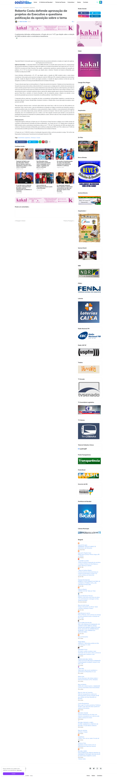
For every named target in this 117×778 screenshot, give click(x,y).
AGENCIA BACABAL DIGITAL (85, 659)
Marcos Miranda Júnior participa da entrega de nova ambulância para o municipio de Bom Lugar (89, 616)
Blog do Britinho (82, 684)
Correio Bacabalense (83, 703)
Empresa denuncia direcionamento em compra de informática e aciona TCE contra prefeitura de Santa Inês (88, 573)
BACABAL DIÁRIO (82, 751)
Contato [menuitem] (85, 2)
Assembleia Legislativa (29, 7)
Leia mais (19, 770)
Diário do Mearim (82, 589)
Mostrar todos (82, 759)
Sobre (93, 775)
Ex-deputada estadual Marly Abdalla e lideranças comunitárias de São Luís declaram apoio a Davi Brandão (65, 188)
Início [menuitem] (35, 2)
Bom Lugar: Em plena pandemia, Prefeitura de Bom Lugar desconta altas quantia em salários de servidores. (89, 706)
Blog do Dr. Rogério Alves (84, 553)
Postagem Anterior (20, 220)
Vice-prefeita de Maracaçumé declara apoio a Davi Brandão (44, 187)
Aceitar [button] (13, 773)
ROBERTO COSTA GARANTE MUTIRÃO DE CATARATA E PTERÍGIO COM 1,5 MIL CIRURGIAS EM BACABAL (89, 583)
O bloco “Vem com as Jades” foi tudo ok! (88, 738)
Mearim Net (81, 676)
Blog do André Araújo (83, 605)
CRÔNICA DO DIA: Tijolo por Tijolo (87, 591)
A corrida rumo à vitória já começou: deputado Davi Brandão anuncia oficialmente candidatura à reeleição (24, 188)
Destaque (33, 137)
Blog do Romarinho (83, 636)
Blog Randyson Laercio (84, 613)
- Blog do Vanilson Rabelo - (85, 570)
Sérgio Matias (81, 641)
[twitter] (93, 768)
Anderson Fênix (82, 743)
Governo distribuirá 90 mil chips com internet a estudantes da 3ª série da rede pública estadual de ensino (88, 716)
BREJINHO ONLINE (83, 713)
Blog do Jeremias (82, 730)
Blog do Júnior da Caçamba (85, 692)
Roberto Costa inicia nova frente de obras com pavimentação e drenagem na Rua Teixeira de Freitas (89, 599)
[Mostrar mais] (49, 142)
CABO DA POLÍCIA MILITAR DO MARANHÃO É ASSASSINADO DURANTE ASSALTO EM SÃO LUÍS (89, 662)
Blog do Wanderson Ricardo (85, 595)
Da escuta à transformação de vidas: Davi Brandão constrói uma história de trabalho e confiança (65, 163)
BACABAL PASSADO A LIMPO (85, 722)
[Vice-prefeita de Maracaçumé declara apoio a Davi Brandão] (44, 178)
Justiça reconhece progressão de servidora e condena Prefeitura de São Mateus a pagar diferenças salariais (89, 564)
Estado (38, 137)
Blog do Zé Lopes (82, 545)
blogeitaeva (81, 736)
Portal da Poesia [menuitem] (60, 2)
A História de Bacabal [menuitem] (45, 2)
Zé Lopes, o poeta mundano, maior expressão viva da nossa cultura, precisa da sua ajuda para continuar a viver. (89, 653)
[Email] (46, 142)
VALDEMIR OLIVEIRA (83, 561)
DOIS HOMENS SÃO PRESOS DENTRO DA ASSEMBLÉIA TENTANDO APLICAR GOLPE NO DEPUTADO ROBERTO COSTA (89, 754)
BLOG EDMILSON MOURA (85, 622)
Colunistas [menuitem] (71, 2)
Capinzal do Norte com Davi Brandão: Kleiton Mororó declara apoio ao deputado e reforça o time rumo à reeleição (24, 164)
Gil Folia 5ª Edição (82, 732)
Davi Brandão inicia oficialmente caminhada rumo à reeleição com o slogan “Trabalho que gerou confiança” (44, 164)
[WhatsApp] (40, 142)
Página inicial (18, 7)
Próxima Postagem (68, 220)
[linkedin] (100, 768)
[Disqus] (44, 241)
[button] (97, 2)
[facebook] (90, 768)
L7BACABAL (81, 668)
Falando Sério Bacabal (84, 580)
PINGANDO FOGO (82, 649)
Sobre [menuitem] (79, 2)
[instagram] (97, 768)
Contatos (99, 775)
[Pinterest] (43, 142)
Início (88, 775)
